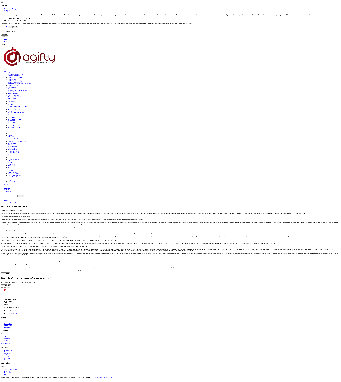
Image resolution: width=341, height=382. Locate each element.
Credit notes (7, 353)
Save (10, 27)
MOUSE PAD (12, 122)
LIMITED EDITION (14, 76)
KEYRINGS (11, 121)
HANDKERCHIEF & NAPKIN (17, 141)
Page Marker (11, 165)
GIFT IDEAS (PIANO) (14, 85)
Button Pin (11, 89)
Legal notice (7, 371)
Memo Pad (11, 167)
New (5, 71)
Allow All (15, 27)
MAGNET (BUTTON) (14, 119)
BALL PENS (11, 111)
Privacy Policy (8, 373)
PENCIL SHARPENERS (15, 97)
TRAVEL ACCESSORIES (15, 132)
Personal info (8, 350)
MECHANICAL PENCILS (16, 125)
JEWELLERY (12, 137)
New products (8, 325)
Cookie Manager (9, 10)
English (6, 41)
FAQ (5, 374)
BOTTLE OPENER (13, 100)
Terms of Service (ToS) (10, 369)
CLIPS (10, 108)
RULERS (10, 114)
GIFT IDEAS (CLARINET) (16, 82)
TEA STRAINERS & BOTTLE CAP (18, 156)
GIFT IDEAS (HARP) (14, 79)
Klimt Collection (12, 172)
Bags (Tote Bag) (12, 149)
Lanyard (10, 135)
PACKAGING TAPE (14, 109)
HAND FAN (11, 103)
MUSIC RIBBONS (13, 162)
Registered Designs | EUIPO (16, 74)
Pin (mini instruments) (14, 87)
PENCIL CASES (13, 138)
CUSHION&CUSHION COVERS (18, 106)
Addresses (7, 355)
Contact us (7, 338)
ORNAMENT (12, 101)
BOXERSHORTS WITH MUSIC (17, 90)
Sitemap (6, 340)
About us (6, 337)
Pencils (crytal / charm (14, 95)
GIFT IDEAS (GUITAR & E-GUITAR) (19, 84)
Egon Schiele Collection (14, 175)
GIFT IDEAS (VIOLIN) (15, 81)
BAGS (10, 145)
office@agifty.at (14, 314)
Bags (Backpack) (12, 148)
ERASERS (11, 130)
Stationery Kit (12, 140)
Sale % (6, 185)
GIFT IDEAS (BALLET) (15, 77)
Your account (5, 344)
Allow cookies (108, 377)
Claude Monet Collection (15, 177)
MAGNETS (11, 117)
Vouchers (7, 356)
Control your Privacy (10, 9)
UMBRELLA (12, 133)
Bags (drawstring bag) (14, 151)
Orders (6, 351)
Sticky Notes (11, 164)
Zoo (7, 180)
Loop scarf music (12, 116)
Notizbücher (11, 129)
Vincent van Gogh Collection (16, 173)
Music (8, 73)
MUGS (10, 154)
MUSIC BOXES (12, 143)
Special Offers (8, 324)
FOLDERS (11, 124)
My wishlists (7, 358)
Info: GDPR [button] (4, 27)
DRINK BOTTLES (13, 153)
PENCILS (11, 92)
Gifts (9, 161)
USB (9, 157)
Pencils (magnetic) (13, 93)
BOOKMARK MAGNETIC (16, 113)
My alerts (7, 359)
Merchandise (11, 181)
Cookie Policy (8, 12)
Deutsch (6, 39)
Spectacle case (12, 98)
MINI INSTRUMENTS (14, 127)
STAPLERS (11, 105)
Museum (8, 170)
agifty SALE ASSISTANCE (16, 159)
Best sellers (7, 327)
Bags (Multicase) (12, 146)
